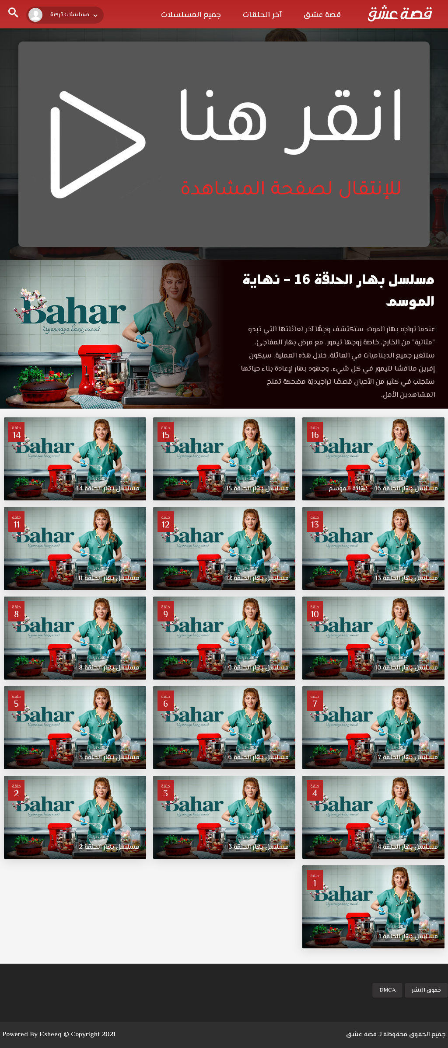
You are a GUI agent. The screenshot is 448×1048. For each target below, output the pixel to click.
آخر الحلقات (262, 15)
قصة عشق (322, 15)
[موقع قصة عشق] (400, 13)
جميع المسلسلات (191, 15)
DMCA (387, 990)
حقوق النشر (426, 990)
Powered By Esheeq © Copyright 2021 (59, 1035)
